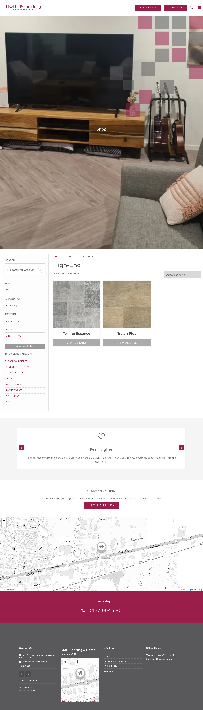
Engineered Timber (15, 373)
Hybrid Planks (13, 384)
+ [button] (4, 520)
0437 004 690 (25, 687)
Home (58, 257)
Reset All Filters (25, 346)
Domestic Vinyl (15, 336)
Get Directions (8, 589)
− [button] (4, 525)
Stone (9, 321)
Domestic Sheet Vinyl (17, 367)
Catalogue (175, 8)
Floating (12, 305)
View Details (77, 343)
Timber (18, 321)
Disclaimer (109, 671)
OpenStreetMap (195, 589)
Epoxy (8, 379)
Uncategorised (14, 390)
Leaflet (182, 589)
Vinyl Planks (12, 396)
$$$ (8, 290)
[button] (199, 7)
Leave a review (101, 505)
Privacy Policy (110, 666)
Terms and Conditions (115, 661)
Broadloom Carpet (16, 361)
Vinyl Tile (10, 402)
